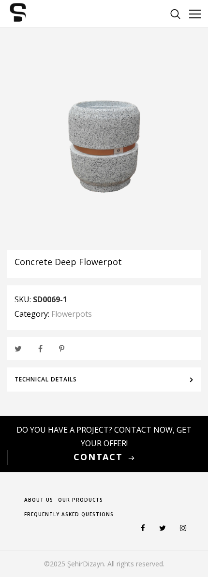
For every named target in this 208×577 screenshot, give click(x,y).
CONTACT (98, 457)
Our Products (80, 499)
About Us (38, 499)
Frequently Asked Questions (69, 514)
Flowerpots (71, 314)
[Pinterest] (61, 345)
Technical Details (46, 379)
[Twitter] (18, 345)
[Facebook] (40, 345)
